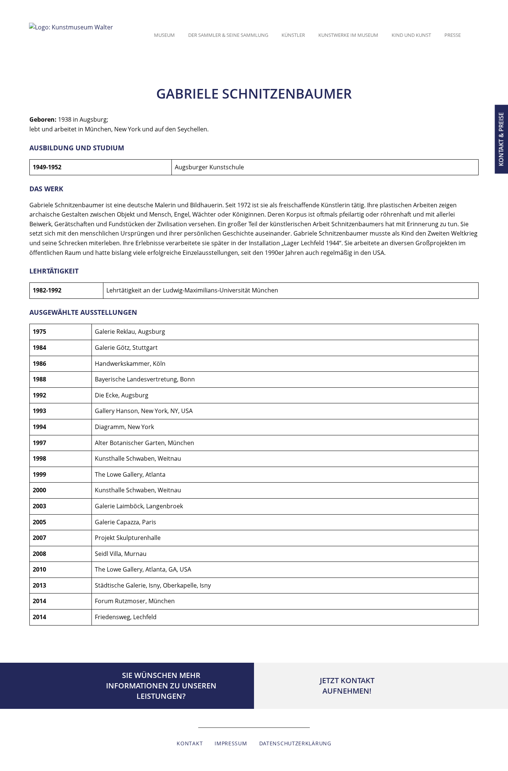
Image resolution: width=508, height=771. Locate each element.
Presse (452, 35)
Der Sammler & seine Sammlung (228, 35)
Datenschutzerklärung (295, 743)
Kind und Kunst (411, 35)
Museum (164, 35)
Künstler (293, 35)
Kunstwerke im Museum (348, 35)
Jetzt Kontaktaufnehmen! (347, 685)
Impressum (231, 743)
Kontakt (190, 743)
